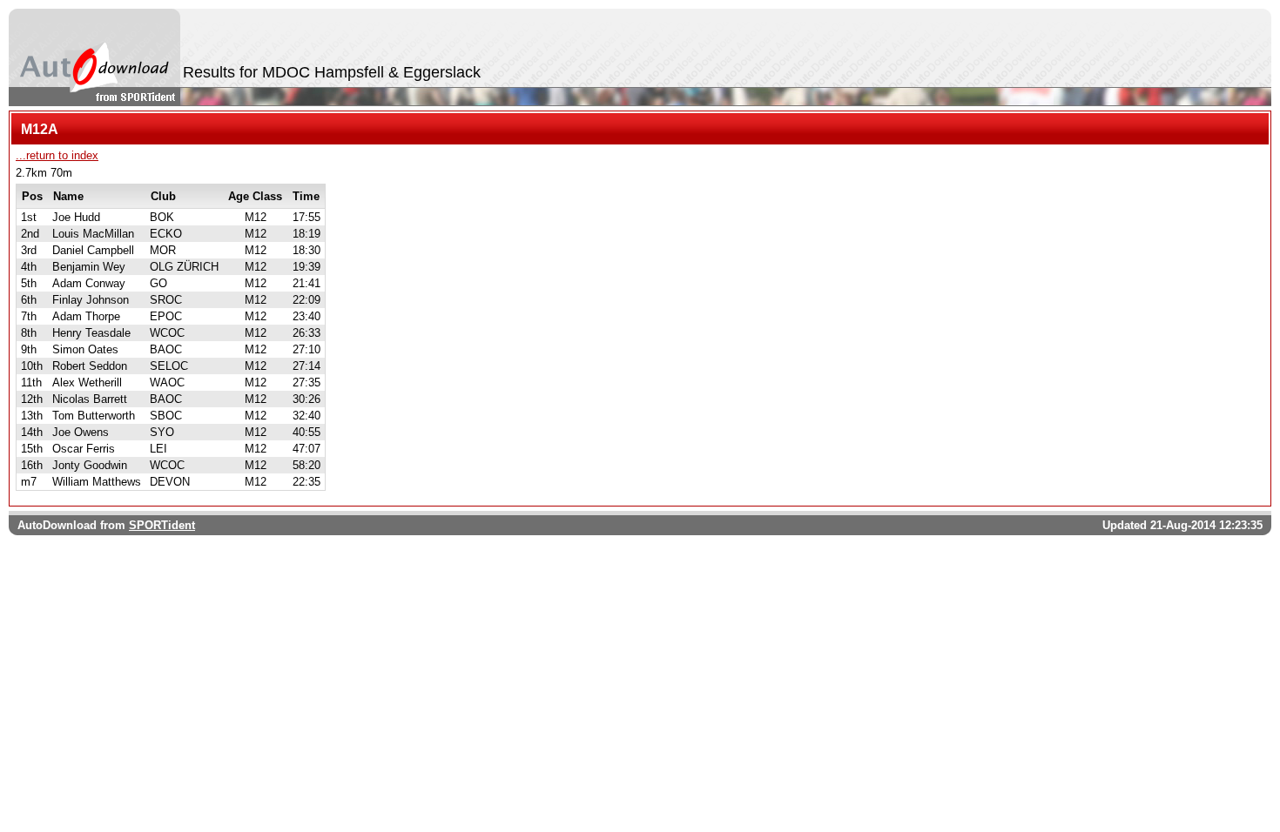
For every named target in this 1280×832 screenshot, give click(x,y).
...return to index (57, 155)
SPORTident (162, 525)
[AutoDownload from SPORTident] (94, 57)
